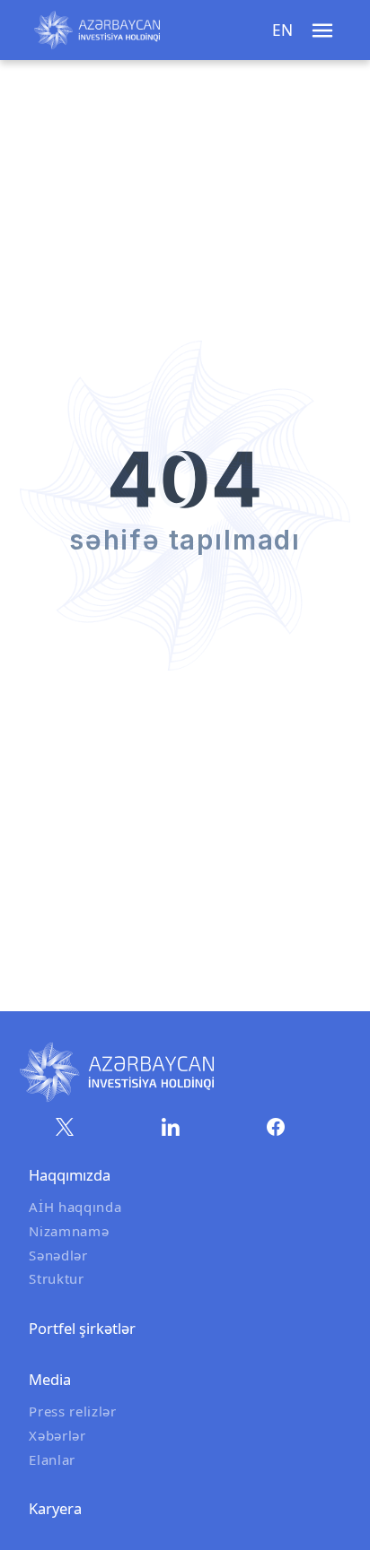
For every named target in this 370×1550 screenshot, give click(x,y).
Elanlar (52, 1459)
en (283, 30)
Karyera (55, 1508)
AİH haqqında (75, 1207)
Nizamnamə (69, 1231)
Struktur (56, 1278)
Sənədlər (58, 1255)
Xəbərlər (57, 1435)
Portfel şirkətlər (82, 1328)
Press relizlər (72, 1411)
